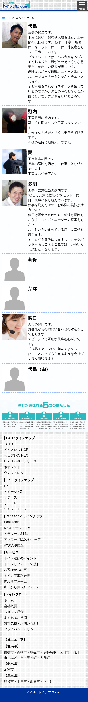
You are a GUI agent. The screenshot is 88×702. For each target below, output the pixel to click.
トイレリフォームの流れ (22, 564)
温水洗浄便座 (14, 545)
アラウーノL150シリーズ (22, 539)
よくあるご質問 (15, 617)
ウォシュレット (15, 473)
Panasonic (11, 522)
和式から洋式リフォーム (22, 587)
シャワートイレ (15, 509)
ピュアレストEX (16, 455)
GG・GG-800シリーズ (20, 461)
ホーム (9, 600)
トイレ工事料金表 (17, 575)
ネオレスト (12, 467)
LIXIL (7, 486)
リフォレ (10, 503)
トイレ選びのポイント (20, 558)
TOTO (8, 444)
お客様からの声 (15, 569)
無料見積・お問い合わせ (22, 623)
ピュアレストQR (16, 449)
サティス (10, 497)
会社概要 (10, 606)
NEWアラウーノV (17, 528)
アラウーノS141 (16, 533)
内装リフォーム (15, 581)
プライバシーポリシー (20, 629)
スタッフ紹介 (14, 611)
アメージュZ (13, 491)
